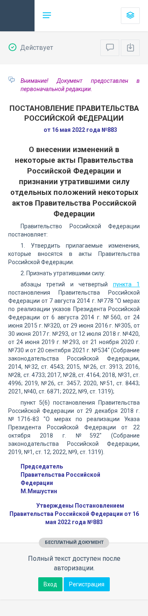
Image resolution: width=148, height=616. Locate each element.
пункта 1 (126, 284)
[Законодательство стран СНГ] (17, 15)
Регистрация (86, 584)
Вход (50, 584)
